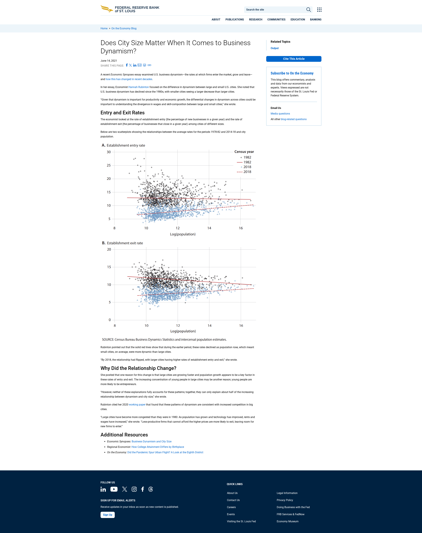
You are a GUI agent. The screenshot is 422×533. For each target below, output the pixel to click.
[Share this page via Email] (139, 65)
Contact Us (233, 500)
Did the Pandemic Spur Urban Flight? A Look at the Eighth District (165, 452)
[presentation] (216, 20)
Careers (231, 507)
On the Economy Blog (123, 28)
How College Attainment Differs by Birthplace (158, 446)
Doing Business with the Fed (293, 507)
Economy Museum (288, 521)
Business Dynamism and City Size (151, 441)
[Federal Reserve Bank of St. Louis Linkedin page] (103, 490)
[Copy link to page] (149, 65)
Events (231, 514)
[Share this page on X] (130, 65)
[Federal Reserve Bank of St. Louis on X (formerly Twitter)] (124, 490)
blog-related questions (294, 119)
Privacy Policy (285, 500)
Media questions (280, 113)
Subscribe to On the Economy (292, 73)
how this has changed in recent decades (129, 79)
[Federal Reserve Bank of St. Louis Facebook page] (142, 490)
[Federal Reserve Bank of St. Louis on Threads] (151, 490)
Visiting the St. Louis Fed (241, 521)
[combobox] (274, 9)
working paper (137, 404)
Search (309, 9)
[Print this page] (144, 65)
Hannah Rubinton (138, 87)
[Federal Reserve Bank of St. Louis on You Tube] (114, 490)
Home (104, 28)
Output (275, 48)
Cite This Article (294, 58)
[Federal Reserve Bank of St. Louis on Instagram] (134, 490)
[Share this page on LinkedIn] (135, 65)
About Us (232, 493)
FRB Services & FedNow (290, 514)
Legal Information (287, 493)
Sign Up (107, 514)
